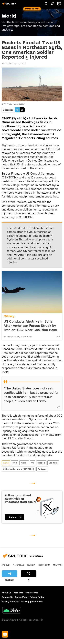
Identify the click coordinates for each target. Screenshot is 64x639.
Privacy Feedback (11, 601)
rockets (24, 463)
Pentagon (42, 469)
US (32, 463)
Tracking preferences (32, 601)
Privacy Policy (37, 597)
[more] (58, 336)
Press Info (18, 592)
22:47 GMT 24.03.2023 (14, 63)
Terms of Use (31, 592)
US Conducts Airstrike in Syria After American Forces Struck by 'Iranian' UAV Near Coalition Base (30, 325)
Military (9, 316)
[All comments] (5, 634)
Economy (44, 564)
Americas (18, 564)
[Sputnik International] (10, 4)
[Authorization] (46, 3)
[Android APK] (11, 610)
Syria (14, 463)
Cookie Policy (21, 597)
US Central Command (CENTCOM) (18, 469)
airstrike (41, 463)
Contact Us (7, 597)
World (6, 463)
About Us (6, 592)
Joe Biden (53, 463)
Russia (31, 564)
